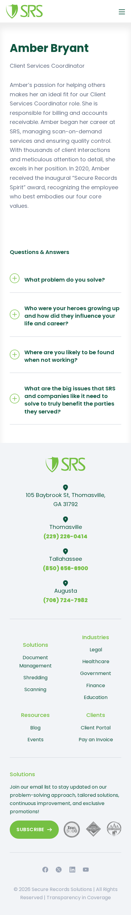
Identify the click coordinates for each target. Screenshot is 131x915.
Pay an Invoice (96, 739)
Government (95, 673)
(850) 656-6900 (65, 568)
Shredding (35, 677)
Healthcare (95, 661)
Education (96, 697)
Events (35, 739)
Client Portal (96, 727)
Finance (95, 685)
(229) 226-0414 (65, 536)
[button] (65, 278)
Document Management (35, 661)
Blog (35, 727)
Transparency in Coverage (79, 897)
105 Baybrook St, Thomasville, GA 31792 (65, 499)
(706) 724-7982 (65, 600)
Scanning (35, 689)
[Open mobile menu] (122, 11)
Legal (96, 649)
